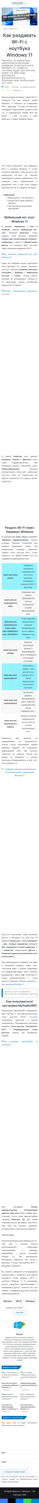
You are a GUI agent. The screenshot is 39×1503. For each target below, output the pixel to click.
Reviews (8, 1301)
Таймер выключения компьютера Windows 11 (28, 1385)
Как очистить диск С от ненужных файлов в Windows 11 (10, 1385)
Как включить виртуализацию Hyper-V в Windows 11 (10, 1407)
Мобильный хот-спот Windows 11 (21, 198)
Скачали (33, 1017)
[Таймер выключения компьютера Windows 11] (28, 1376)
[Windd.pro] (19, 3)
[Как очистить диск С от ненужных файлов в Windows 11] (10, 1376)
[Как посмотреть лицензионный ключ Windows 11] (28, 1398)
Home (5, 29)
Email (4, 1462)
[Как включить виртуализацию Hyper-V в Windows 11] (10, 1398)
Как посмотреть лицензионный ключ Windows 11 (27, 1407)
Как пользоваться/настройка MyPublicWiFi (20, 207)
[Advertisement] (19, 142)
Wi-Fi (19, 1301)
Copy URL (19, 1313)
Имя (4, 1453)
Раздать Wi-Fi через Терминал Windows (20, 202)
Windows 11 (13, 29)
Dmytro (6, 87)
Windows (31, 1301)
